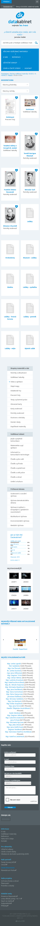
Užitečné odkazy (7, 849)
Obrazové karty (16, 404)
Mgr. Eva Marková (14, 701)
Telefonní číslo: (9, 766)
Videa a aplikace (17, 382)
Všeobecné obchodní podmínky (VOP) (15, 854)
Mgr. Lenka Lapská (14, 664)
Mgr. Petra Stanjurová (14, 694)
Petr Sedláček (14, 666)
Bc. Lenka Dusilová (14, 671)
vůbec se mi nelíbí (16, 553)
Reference (5, 836)
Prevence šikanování (8, 896)
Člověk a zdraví (16, 477)
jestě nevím (14, 547)
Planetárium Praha (8, 870)
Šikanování (5, 883)
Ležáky (30, 221)
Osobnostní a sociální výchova (19, 495)
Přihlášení (6, 2)
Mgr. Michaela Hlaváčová (14, 687)
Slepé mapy (15, 386)
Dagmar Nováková (15, 729)
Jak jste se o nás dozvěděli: (13, 773)
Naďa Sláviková (15, 713)
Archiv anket (14, 560)
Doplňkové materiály (18, 426)
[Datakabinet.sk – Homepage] (20, 18)
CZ (37, 2)
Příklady (4, 906)
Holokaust (10, 117)
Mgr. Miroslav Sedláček (14, 699)
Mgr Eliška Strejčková (15, 703)
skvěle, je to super (16, 541)
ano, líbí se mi (15, 544)
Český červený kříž (8, 862)
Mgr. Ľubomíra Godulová (15, 718)
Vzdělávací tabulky (17, 377)
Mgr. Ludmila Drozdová (14, 680)
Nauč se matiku (7, 901)
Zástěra (10, 287)
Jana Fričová (15, 720)
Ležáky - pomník (29, 317)
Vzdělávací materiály (8, 834)
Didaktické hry (16, 391)
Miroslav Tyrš (30, 190)
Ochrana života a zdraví (10, 881)
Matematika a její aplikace (17, 446)
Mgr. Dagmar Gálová (15, 715)
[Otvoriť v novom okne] (20, 922)
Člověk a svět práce (18, 472)
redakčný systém (21, 916)
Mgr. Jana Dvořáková (14, 689)
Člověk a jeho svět (17, 459)
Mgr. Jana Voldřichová (15, 727)
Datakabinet (5, 74)
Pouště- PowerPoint (20, 649)
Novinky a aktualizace (19, 373)
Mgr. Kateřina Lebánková (15, 736)
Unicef (3, 865)
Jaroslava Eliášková (14, 696)
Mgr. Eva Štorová (14, 668)
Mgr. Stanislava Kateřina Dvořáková (18, 732)
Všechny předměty (9, 85)
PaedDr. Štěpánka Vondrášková (18, 708)
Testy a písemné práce (19, 400)
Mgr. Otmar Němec (14, 678)
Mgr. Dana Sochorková (14, 692)
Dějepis (10, 75)
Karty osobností (16, 409)
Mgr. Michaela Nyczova (15, 722)
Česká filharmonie (7, 867)
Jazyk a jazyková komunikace (16, 440)
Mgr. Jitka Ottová (15, 725)
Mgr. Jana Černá (15, 706)
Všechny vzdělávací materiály (19, 74)
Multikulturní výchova (19, 516)
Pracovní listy (15, 395)
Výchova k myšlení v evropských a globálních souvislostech (20, 509)
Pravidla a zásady (7, 886)
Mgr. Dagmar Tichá (14, 675)
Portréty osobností (17, 413)
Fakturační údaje (7, 839)
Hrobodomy (10, 258)
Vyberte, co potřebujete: (12, 780)
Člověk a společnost (18, 468)
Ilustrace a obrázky (18, 417)
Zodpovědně (5, 903)
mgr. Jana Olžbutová (14, 673)
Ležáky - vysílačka (30, 287)
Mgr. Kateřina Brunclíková (14, 682)
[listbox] (15, 85)
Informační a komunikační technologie (20, 453)
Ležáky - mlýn (10, 348)
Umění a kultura (17, 481)
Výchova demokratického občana (20, 501)
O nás (3, 831)
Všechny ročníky (9, 91)
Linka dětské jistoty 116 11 (11, 899)
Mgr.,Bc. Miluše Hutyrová (14, 685)
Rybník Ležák (30, 348)
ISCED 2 (31, 74)
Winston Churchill (10, 226)
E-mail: (6, 759)
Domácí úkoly (15, 422)
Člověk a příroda (17, 463)
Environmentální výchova (20, 521)
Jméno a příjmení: (10, 752)
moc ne (13, 550)
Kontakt (4, 841)
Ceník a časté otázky (8, 852)
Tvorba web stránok (8, 916)
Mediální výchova (17, 525)
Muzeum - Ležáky (30, 258)
